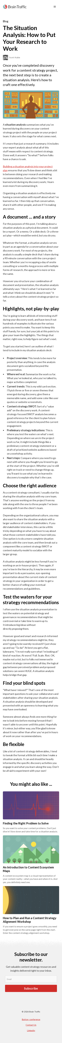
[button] (54, 7)
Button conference (31, 1019)
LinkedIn (31, 1030)
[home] (15, 6)
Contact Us (31, 1025)
